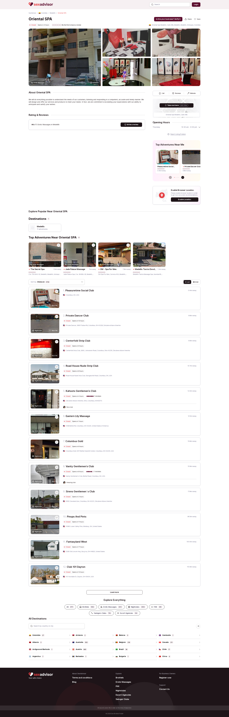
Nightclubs (121, 690)
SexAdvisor (32, 13)
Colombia (44, 13)
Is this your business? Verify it (168, 19)
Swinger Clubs (122, 699)
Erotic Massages (123, 682)
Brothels (120, 677)
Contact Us (164, 689)
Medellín (52, 13)
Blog (74, 682)
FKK (117, 686)
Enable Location (184, 199)
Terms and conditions (82, 677)
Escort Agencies (123, 695)
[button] (174, 177)
